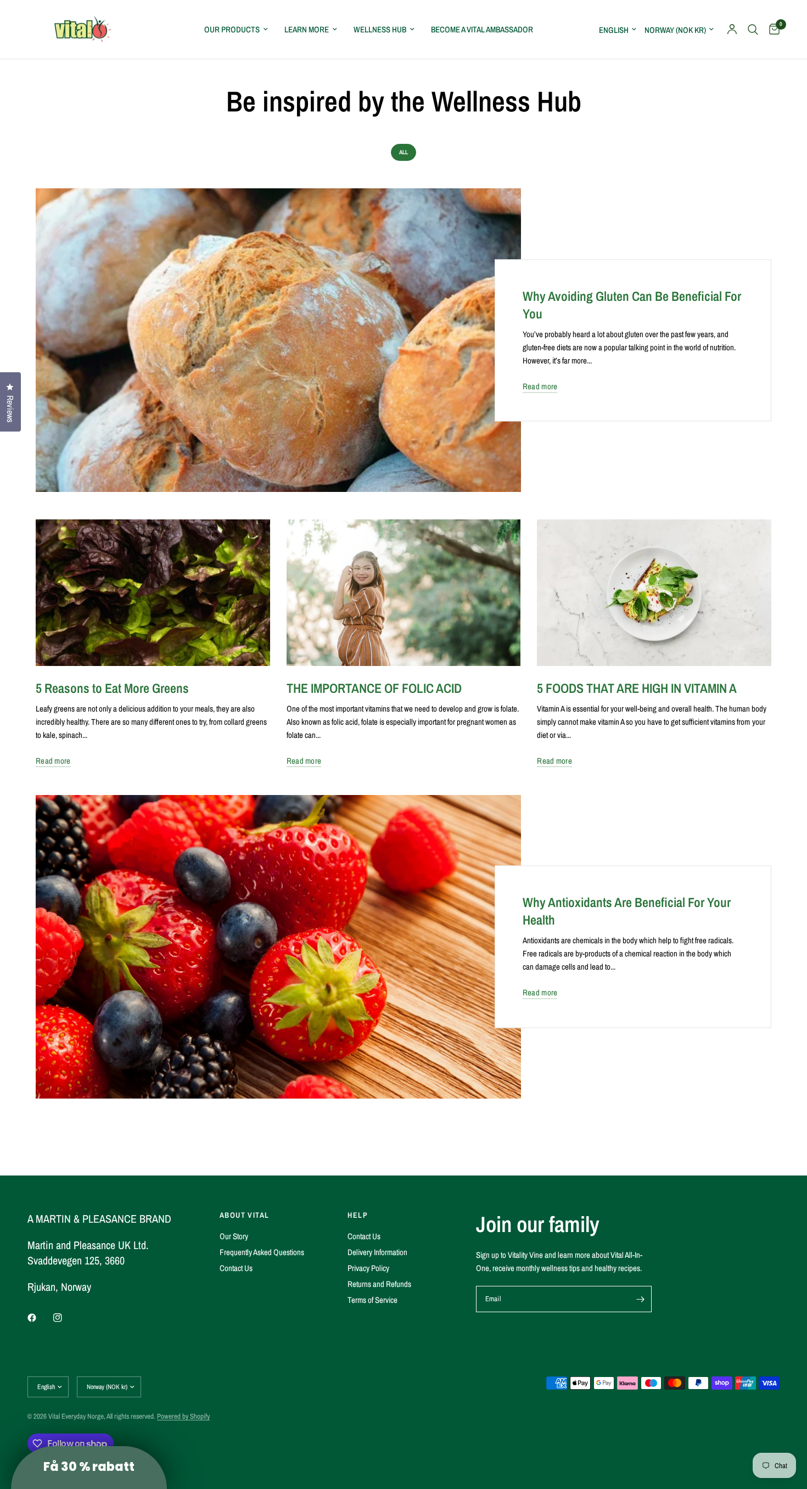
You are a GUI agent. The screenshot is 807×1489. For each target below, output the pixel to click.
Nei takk (296, 861)
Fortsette (296, 825)
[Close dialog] (603, 614)
